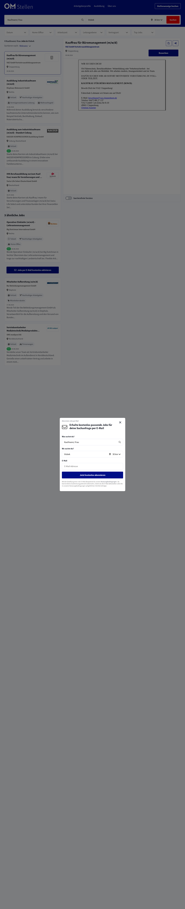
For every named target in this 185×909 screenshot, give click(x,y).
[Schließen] (120, 422)
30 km (115, 454)
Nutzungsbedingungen (109, 482)
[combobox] (89, 442)
